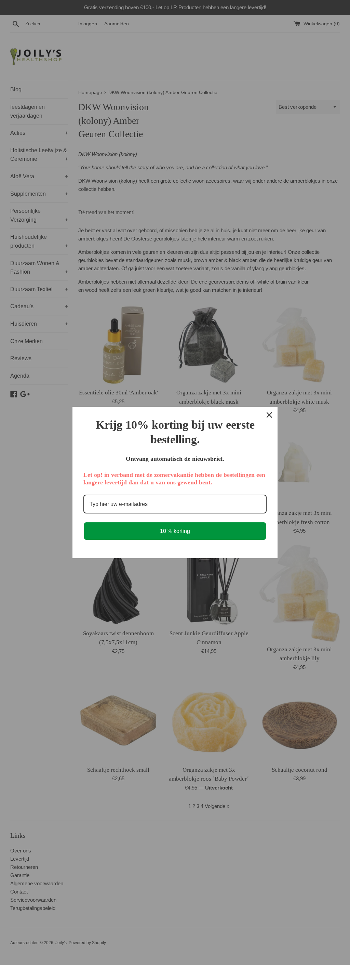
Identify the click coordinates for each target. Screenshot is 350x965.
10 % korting (175, 531)
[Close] (269, 415)
